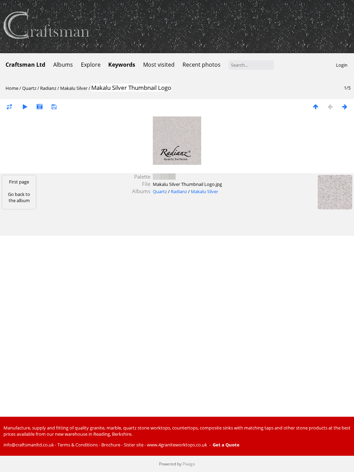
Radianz (48, 88)
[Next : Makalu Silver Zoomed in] (344, 107)
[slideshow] (25, 107)
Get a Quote (226, 445)
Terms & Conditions (77, 445)
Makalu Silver (73, 88)
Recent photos (202, 64)
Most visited (159, 64)
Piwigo (189, 464)
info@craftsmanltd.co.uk (28, 445)
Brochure (110, 445)
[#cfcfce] (164, 176)
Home (12, 88)
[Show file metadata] (39, 107)
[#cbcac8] (172, 176)
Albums (63, 64)
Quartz (29, 88)
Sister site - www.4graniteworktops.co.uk (165, 445)
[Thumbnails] (315, 107)
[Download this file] (54, 107)
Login (341, 65)
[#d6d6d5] (156, 176)
